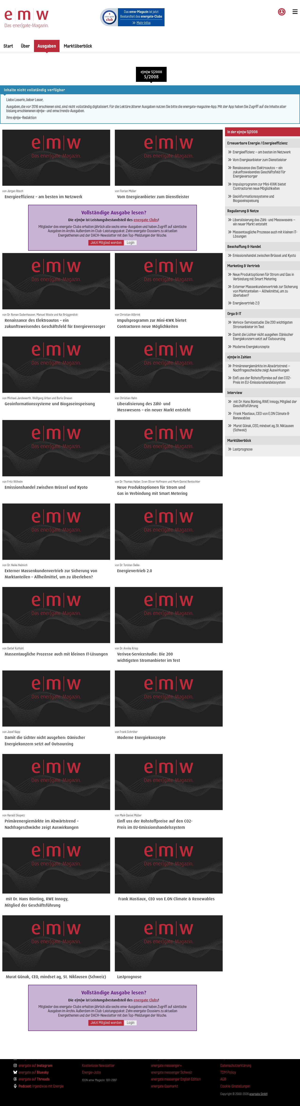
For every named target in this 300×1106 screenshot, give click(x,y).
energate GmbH (258, 1094)
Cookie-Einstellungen (235, 1086)
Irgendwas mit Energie (41, 1086)
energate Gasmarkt (164, 1086)
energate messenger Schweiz (171, 1072)
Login (130, 242)
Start (8, 46)
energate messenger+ (166, 1065)
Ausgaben (47, 46)
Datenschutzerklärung (235, 1065)
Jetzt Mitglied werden (106, 242)
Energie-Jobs (91, 1072)
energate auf (35, 1065)
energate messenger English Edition (176, 1079)
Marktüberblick (78, 46)
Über (25, 46)
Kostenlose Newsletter (98, 1065)
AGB (223, 1079)
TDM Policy (228, 1072)
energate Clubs (146, 219)
